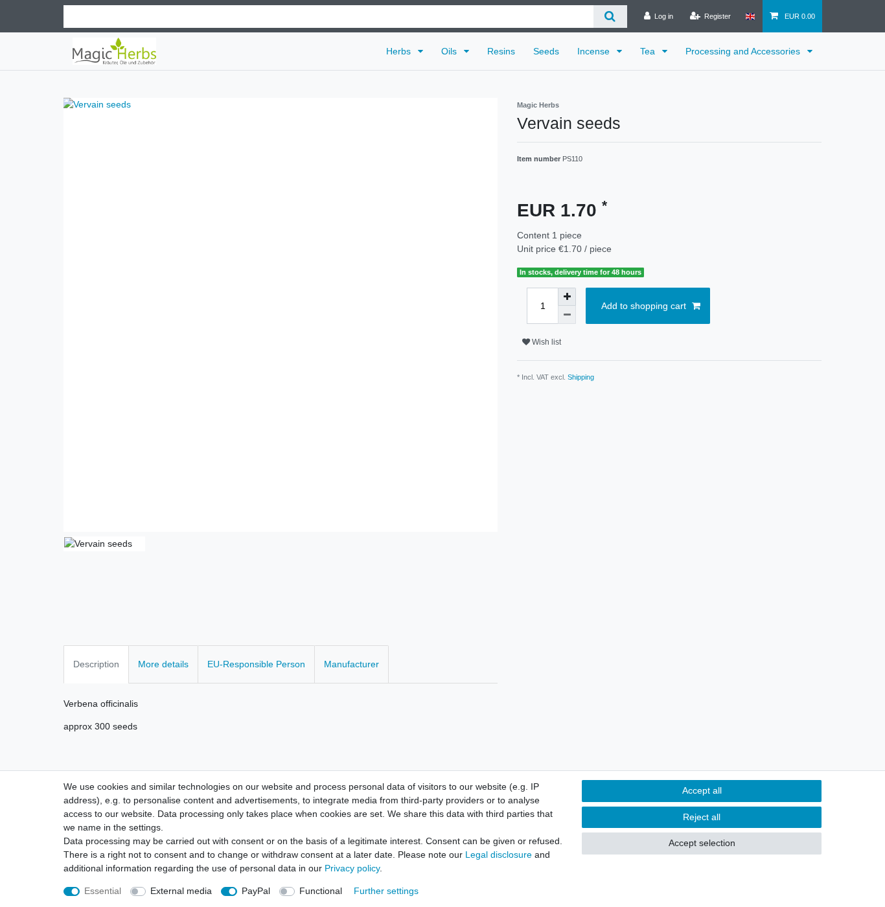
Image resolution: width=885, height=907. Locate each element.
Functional (320, 891)
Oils (450, 51)
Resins (501, 51)
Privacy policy (352, 868)
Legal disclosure (498, 854)
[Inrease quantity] (567, 297)
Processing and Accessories (744, 51)
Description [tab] (96, 664)
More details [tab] (163, 664)
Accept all (702, 790)
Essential (102, 891)
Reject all (701, 817)
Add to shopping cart (643, 306)
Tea (649, 51)
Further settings (386, 891)
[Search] (609, 16)
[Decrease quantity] (567, 315)
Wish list (545, 342)
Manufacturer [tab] (351, 664)
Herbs (399, 51)
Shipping (581, 377)
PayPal (256, 891)
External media (181, 891)
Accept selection (702, 843)
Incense (594, 51)
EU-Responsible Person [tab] (256, 664)
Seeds (546, 51)
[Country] (750, 16)
